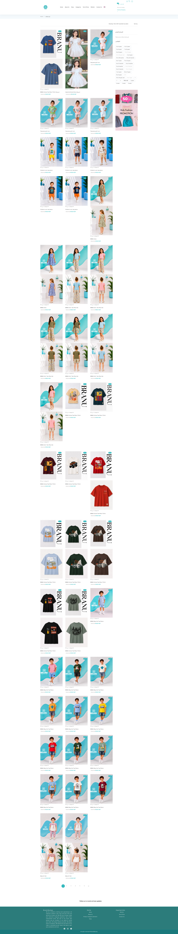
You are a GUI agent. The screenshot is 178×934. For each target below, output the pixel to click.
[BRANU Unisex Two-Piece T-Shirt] (76, 397)
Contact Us (121, 916)
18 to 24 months (130, 58)
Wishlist (122, 912)
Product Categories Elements (90, 916)
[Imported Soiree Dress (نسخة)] (76, 58)
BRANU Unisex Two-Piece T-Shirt (73, 415)
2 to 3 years (130, 55)
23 (125, 75)
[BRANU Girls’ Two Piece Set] (76, 274)
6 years (130, 83)
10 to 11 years (127, 72)
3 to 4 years (119, 46)
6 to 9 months (129, 66)
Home (41, 16)
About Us (90, 914)
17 (135, 77)
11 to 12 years (127, 60)
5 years (124, 83)
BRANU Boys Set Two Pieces (97, 621)
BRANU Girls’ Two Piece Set (71, 307)
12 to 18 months (120, 58)
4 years (118, 83)
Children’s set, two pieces (46, 170)
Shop (90, 919)
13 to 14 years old (120, 77)
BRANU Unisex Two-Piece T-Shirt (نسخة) (49, 92)
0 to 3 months (129, 63)
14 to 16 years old (120, 55)
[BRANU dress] (101, 205)
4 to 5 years (127, 46)
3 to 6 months (119, 66)
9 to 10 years (119, 52)
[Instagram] (68, 928)
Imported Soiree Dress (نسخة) (72, 92)
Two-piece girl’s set (95, 62)
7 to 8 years (127, 49)
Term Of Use (122, 914)
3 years (132, 80)
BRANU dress (93, 239)
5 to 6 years (119, 49)
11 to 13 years (128, 52)
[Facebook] (64, 928)
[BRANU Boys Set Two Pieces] (101, 603)
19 (116, 80)
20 (120, 80)
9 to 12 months (119, 69)
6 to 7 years (119, 60)
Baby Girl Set (43, 876)
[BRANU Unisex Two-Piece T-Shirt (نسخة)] (51, 58)
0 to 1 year (129, 77)
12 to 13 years (129, 69)
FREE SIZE (126, 80)
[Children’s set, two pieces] (51, 152)
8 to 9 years (119, 75)
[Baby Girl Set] (51, 842)
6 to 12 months (119, 63)
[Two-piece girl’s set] (101, 44)
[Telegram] (71, 928)
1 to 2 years (119, 72)
